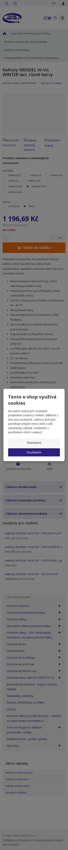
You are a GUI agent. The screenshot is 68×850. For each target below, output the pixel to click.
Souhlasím (34, 452)
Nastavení (34, 443)
